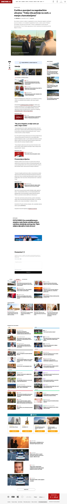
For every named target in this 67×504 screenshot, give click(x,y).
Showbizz (23, 1)
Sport (20, 1)
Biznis (38, 1)
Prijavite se (28, 272)
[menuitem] (65, 1)
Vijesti (17, 1)
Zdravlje (35, 1)
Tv (43, 1)
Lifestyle (26, 1)
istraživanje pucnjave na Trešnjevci (26, 104)
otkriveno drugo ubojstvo (28, 110)
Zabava (41, 1)
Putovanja (31, 1)
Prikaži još (26, 489)
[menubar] (65, 2)
